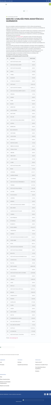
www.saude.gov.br (13, 338)
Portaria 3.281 (20, 36)
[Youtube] (50, 394)
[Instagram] (47, 394)
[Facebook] (45, 394)
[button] (50, 4)
